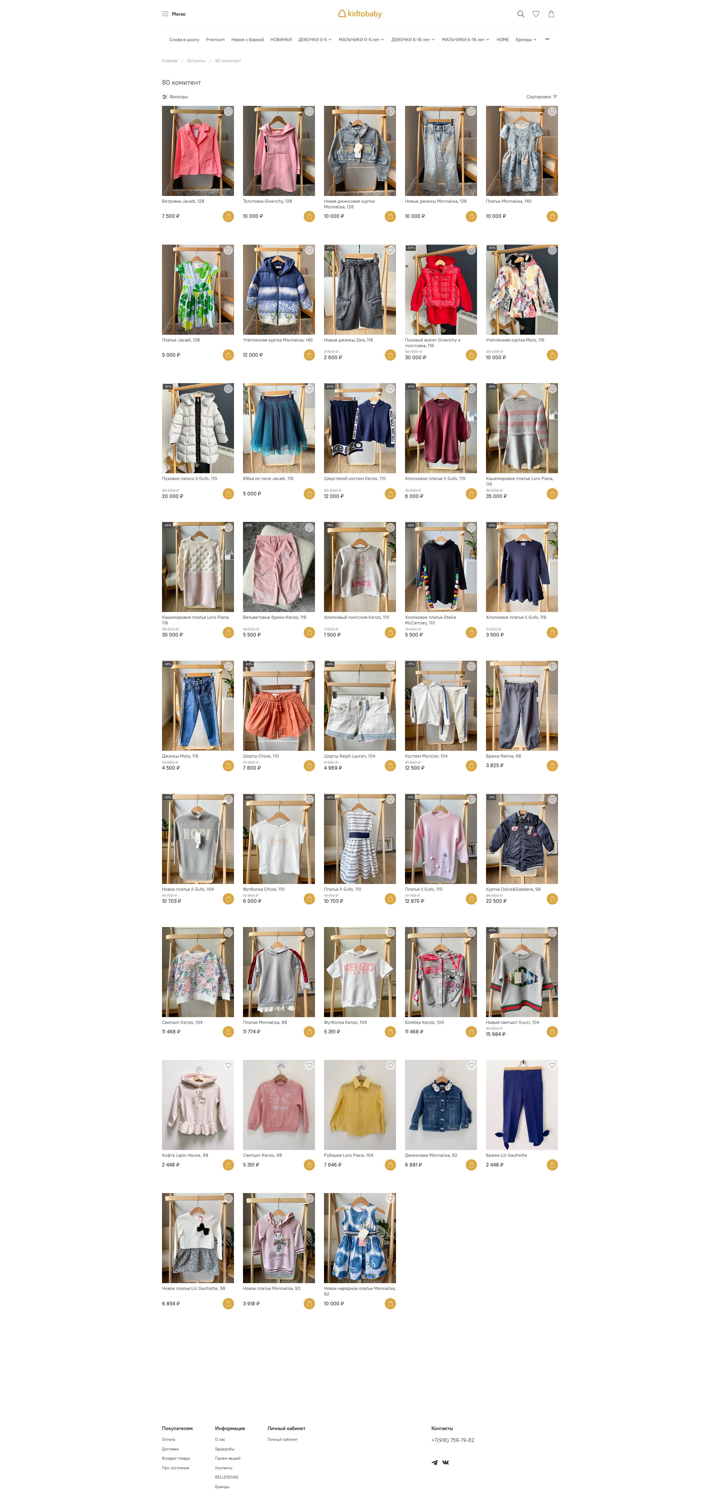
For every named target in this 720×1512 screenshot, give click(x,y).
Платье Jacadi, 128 (181, 340)
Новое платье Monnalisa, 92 (271, 1288)
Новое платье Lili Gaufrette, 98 (193, 1288)
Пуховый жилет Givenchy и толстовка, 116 (432, 342)
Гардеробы (225, 1448)
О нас (220, 1439)
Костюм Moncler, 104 (426, 756)
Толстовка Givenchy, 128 (267, 201)
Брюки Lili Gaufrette (506, 1155)
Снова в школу (184, 39)
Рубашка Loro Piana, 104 (348, 1155)
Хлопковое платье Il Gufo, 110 (435, 478)
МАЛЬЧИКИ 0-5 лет (359, 39)
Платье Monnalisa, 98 (265, 1022)
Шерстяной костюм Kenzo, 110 (355, 478)
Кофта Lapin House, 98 (185, 1155)
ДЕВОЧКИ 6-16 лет (411, 39)
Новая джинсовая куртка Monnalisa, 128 (349, 203)
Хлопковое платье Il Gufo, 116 (516, 617)
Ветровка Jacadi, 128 (183, 201)
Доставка (170, 1448)
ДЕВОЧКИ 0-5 (312, 39)
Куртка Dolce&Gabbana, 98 (513, 889)
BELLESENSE (226, 1477)
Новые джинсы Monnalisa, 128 (436, 201)
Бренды (524, 39)
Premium (215, 39)
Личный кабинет (282, 1439)
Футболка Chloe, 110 (264, 889)
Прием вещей (227, 1458)
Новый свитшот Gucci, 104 (512, 1022)
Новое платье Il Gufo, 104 (188, 889)
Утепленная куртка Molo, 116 (515, 340)
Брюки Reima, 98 (503, 756)
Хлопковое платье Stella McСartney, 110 (430, 620)
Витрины (196, 60)
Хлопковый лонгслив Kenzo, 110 (356, 617)
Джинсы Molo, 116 (180, 756)
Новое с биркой (247, 39)
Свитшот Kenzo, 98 (262, 1155)
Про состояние (175, 1467)
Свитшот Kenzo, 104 (182, 1022)
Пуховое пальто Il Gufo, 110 (189, 478)
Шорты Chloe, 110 (261, 756)
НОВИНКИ (281, 39)
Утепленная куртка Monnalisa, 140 (278, 340)
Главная (169, 60)
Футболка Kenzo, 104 (345, 1022)
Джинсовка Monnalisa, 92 (431, 1155)
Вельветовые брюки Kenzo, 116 (275, 617)
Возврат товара (176, 1458)
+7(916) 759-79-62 (452, 1440)
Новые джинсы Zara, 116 (348, 340)
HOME (503, 39)
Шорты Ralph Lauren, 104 (349, 756)
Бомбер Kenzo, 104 (424, 1022)
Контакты (223, 1467)
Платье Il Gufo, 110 (342, 889)
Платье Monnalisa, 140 (509, 201)
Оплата (168, 1439)
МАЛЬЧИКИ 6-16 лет (463, 39)
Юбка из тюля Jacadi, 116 (268, 478)
